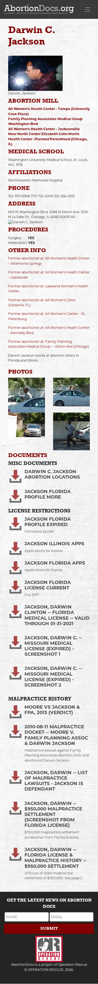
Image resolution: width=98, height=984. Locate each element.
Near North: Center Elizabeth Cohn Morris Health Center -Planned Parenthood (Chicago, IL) (47, 139)
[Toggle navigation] (87, 9)
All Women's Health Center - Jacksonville (44, 129)
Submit (49, 928)
